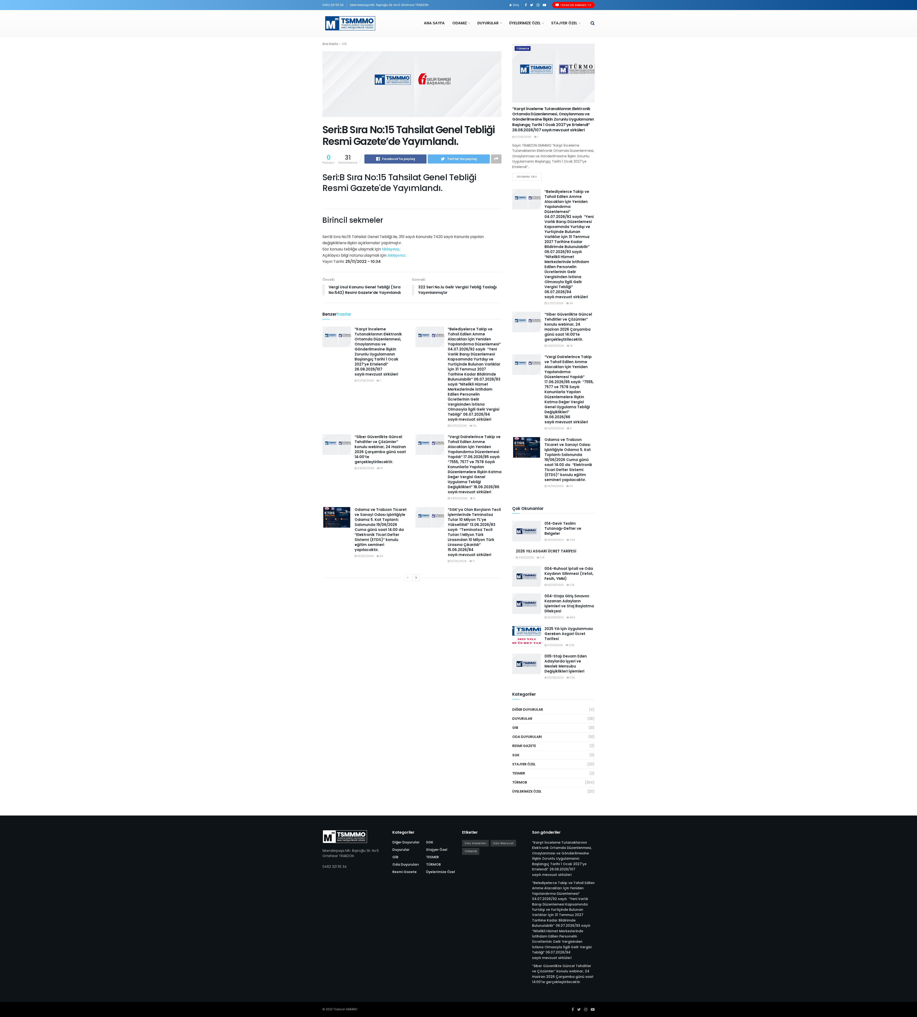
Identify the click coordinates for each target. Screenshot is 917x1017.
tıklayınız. (396, 255)
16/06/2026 (365, 556)
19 (381, 468)
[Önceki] (407, 577)
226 (572, 677)
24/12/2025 (526, 557)
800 (572, 617)
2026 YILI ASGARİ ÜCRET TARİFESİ (546, 551)
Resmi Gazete (524, 745)
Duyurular (488, 23)
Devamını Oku (527, 177)
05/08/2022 (555, 540)
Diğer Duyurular (527, 709)
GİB (344, 44)
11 (473, 561)
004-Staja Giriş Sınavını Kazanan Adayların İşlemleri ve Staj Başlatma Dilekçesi (569, 603)
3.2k (571, 645)
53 (381, 556)
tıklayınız (390, 249)
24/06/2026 (365, 468)
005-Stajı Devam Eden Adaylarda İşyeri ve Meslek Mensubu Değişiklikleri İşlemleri (565, 664)
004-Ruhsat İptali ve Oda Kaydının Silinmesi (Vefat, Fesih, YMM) (568, 573)
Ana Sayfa (434, 23)
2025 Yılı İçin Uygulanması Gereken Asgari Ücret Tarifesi (568, 633)
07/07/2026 (458, 426)
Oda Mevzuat (503, 843)
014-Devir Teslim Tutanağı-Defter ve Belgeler (562, 528)
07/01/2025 (555, 645)
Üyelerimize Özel (525, 23)
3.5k (572, 540)
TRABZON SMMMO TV (576, 5)
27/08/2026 (365, 380)
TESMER (518, 773)
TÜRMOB (522, 48)
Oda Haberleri (475, 843)
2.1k (542, 557)
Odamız (459, 23)
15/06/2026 (458, 561)
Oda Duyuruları (527, 736)
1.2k (572, 585)
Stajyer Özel (564, 23)
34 (474, 426)
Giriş (515, 5)
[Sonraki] (416, 577)
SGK (515, 755)
